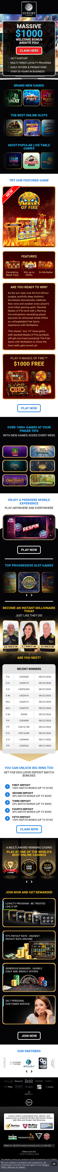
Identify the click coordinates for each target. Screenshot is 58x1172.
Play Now (29, 408)
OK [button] (54, 1164)
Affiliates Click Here (29, 1151)
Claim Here (29, 51)
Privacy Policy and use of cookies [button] (25, 1166)
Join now (29, 1036)
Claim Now (29, 829)
